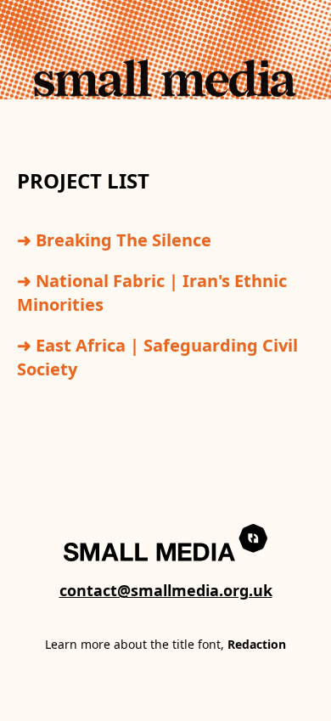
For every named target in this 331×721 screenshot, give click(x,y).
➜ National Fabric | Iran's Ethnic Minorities (152, 292)
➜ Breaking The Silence (114, 239)
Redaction (256, 644)
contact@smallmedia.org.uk (165, 590)
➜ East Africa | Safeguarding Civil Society (157, 357)
